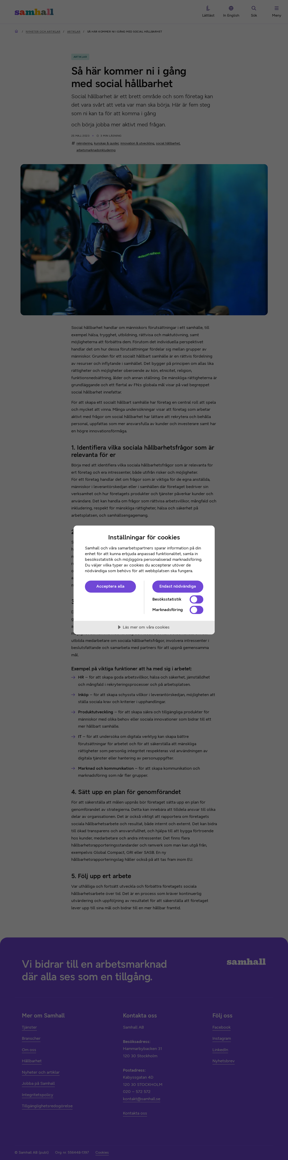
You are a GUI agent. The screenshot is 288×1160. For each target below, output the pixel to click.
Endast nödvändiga (177, 586)
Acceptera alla (110, 586)
